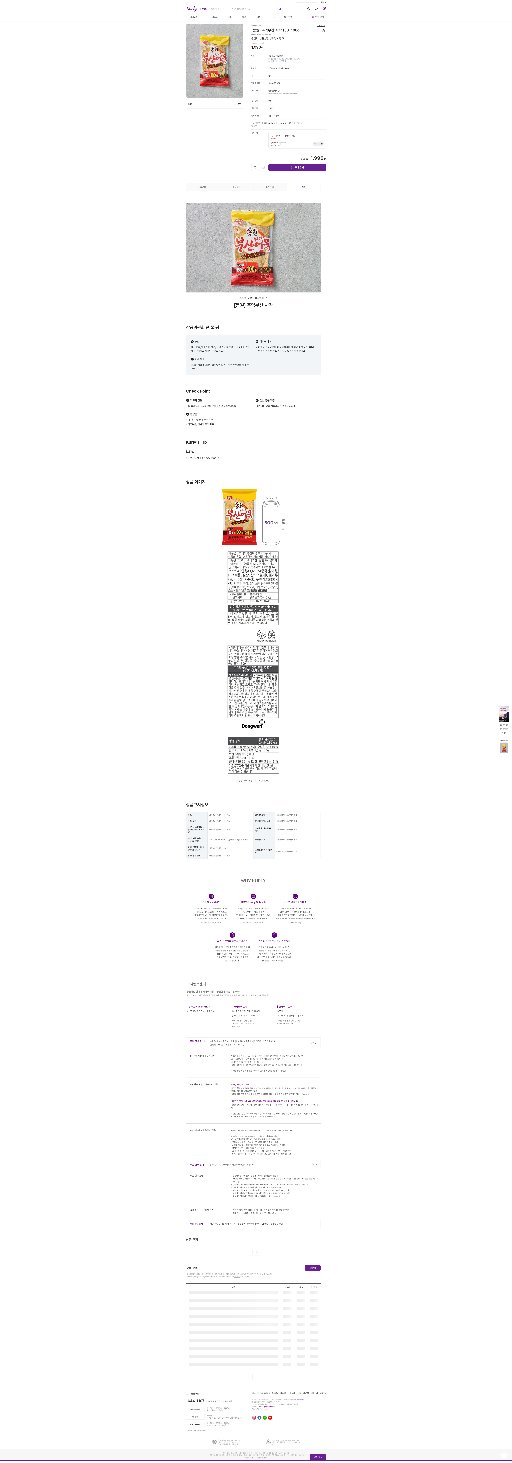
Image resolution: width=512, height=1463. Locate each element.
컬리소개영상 (265, 1393)
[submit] (279, 9)
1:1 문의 (237, 1277)
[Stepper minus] (315, 144)
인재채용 (283, 1393)
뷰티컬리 (215, 8)
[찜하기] (239, 104)
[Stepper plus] (321, 144)
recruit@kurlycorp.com (267, 1407)
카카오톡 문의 (195, 1409)
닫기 (313, 1043)
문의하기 (312, 1268)
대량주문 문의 (195, 1424)
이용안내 (314, 1393)
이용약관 (291, 1393)
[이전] (250, 1253)
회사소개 (255, 1393)
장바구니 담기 (297, 167)
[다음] (257, 1253)
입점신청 (323, 1393)
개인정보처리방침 (303, 1393)
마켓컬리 (204, 8)
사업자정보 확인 (299, 1399)
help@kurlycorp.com (201, 1430)
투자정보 (275, 1393)
